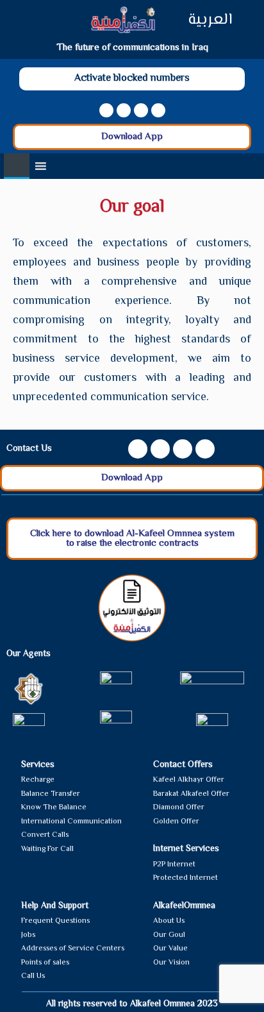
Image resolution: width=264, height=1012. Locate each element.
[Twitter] (158, 110)
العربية (210, 20)
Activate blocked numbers (132, 79)
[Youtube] (124, 110)
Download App (132, 137)
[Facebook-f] (106, 110)
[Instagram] (141, 110)
